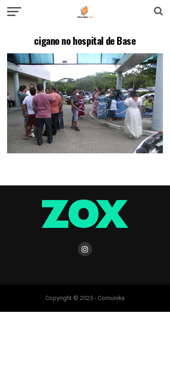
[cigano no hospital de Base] (85, 150)
